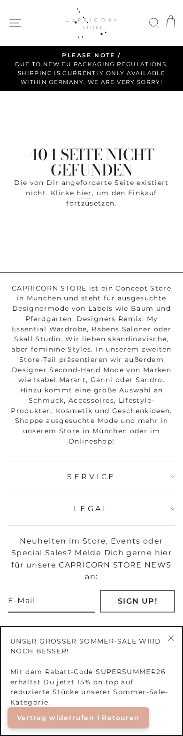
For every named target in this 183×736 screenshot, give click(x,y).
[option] (91, 69)
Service (91, 476)
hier (84, 193)
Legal (91, 508)
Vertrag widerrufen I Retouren (78, 717)
